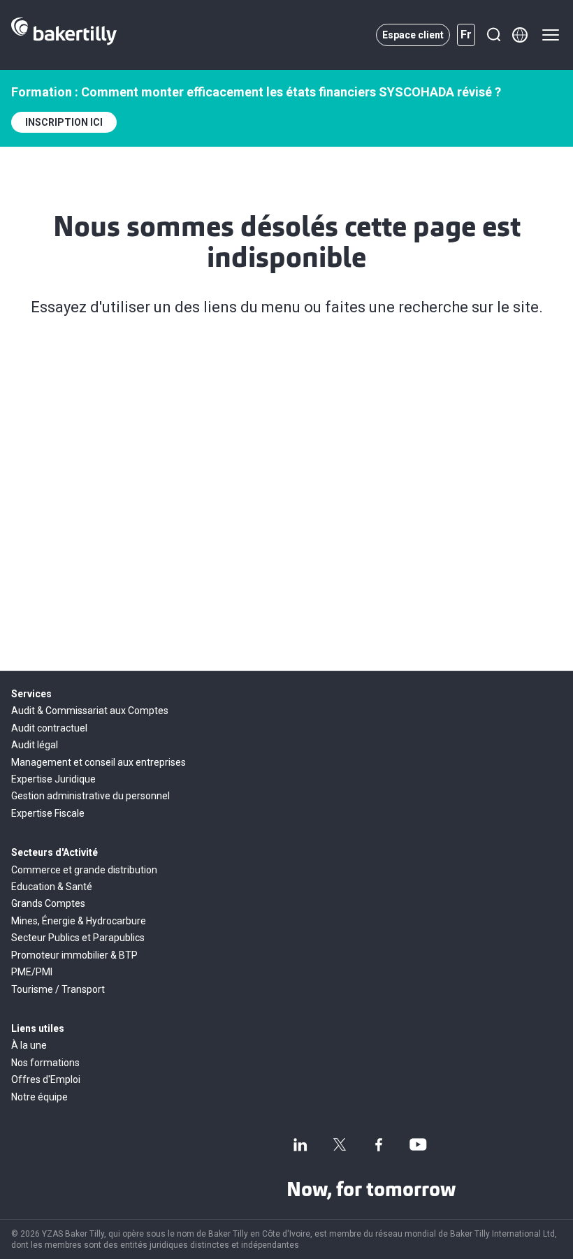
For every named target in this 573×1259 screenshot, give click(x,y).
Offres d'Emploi (45, 1079)
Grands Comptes (48, 903)
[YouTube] (418, 1144)
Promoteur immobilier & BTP (74, 955)
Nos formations (45, 1062)
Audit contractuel (49, 728)
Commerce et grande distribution (84, 869)
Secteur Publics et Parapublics (78, 937)
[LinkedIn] (300, 1144)
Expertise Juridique (53, 779)
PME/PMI (31, 971)
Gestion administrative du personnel (90, 795)
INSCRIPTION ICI (64, 122)
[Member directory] (520, 35)
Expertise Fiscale (48, 813)
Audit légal (34, 744)
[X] (340, 1144)
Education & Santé (51, 886)
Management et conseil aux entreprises (98, 762)
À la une (29, 1045)
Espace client (413, 35)
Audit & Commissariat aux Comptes (89, 710)
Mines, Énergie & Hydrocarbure (78, 920)
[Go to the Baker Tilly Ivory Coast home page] (64, 35)
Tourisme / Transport (58, 989)
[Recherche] (493, 35)
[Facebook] (379, 1144)
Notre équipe (39, 1096)
